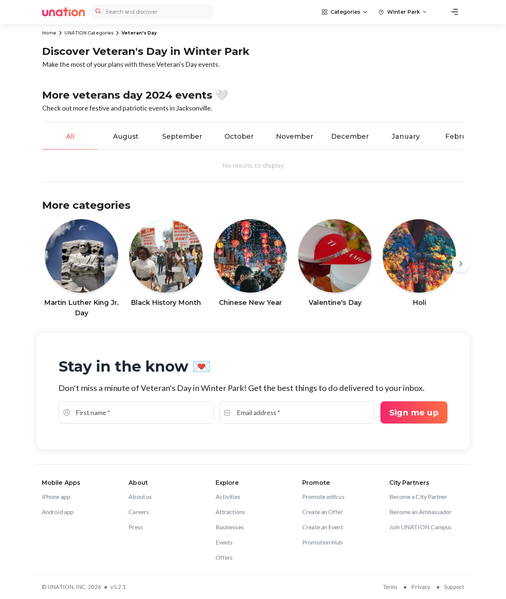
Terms (390, 586)
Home (49, 33)
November (294, 136)
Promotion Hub (322, 542)
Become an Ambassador (420, 511)
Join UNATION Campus (420, 526)
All (70, 136)
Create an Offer (322, 511)
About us (140, 496)
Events (224, 542)
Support (454, 586)
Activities (228, 496)
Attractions (230, 511)
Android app (58, 511)
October (239, 136)
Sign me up (414, 413)
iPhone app (56, 496)
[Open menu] (454, 11)
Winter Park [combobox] (403, 12)
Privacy (420, 586)
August (126, 136)
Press (136, 526)
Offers (224, 557)
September (182, 136)
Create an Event (322, 526)
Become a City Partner (418, 496)
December (350, 136)
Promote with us (323, 496)
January (406, 136)
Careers (139, 511)
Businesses (230, 526)
